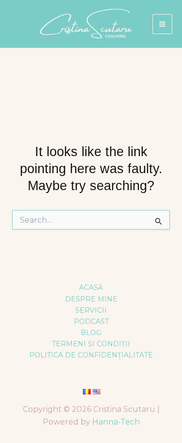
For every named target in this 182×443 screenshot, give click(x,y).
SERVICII (91, 310)
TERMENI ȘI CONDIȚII (91, 343)
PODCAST (91, 321)
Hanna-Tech (116, 421)
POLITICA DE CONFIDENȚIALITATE (91, 355)
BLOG (91, 332)
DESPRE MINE (91, 299)
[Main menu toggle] (162, 24)
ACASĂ (91, 287)
